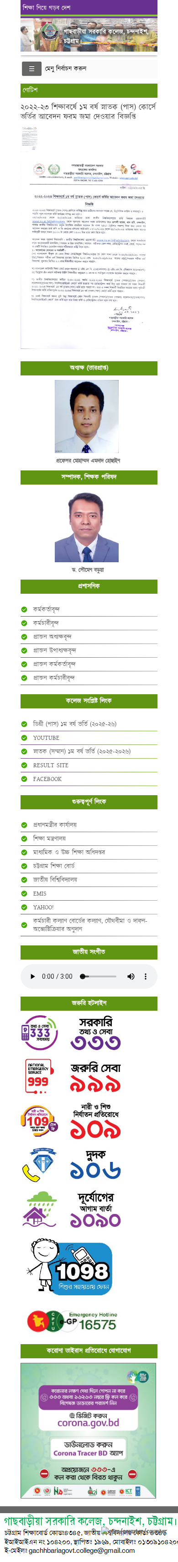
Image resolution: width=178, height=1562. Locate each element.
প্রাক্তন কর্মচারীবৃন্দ (54, 678)
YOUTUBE (46, 738)
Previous (29, 29)
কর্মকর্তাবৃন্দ (46, 609)
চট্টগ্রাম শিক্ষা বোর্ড (53, 866)
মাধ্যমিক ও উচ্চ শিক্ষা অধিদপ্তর (69, 852)
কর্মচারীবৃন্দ (46, 623)
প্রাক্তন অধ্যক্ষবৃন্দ (52, 637)
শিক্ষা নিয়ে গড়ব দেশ (46, 8)
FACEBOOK (47, 779)
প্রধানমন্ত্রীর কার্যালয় (55, 825)
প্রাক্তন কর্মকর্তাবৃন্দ (54, 664)
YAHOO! (43, 907)
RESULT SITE (50, 765)
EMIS (40, 893)
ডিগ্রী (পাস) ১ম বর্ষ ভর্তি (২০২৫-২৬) (74, 724)
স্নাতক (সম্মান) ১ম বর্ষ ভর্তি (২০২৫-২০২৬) (82, 751)
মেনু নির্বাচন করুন (65, 69)
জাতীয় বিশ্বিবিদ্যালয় (55, 880)
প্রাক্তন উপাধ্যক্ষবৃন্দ (54, 650)
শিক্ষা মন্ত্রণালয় (49, 839)
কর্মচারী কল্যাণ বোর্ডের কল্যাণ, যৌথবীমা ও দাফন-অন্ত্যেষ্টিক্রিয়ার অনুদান (90, 925)
